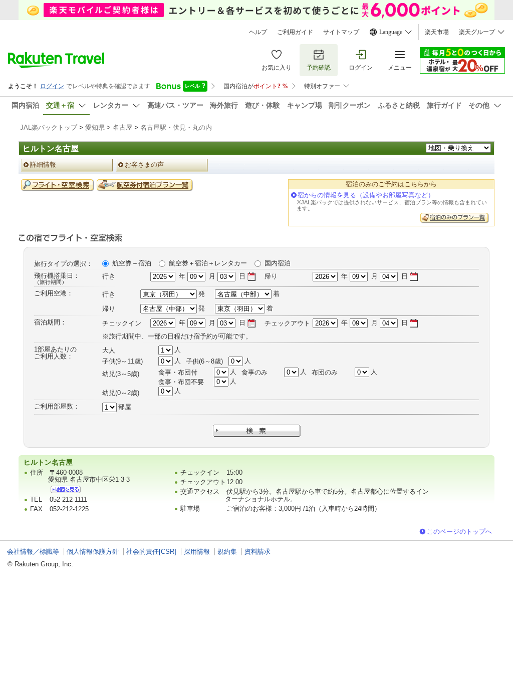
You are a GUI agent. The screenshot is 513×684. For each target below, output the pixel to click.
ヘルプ (258, 32)
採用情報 (197, 551)
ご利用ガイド (295, 32)
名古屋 (122, 127)
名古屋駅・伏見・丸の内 (176, 127)
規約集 (227, 551)
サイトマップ (341, 32)
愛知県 (95, 127)
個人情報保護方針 (93, 551)
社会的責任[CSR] (151, 551)
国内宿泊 (278, 263)
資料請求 (257, 551)
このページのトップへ (459, 531)
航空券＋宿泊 (131, 263)
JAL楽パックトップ (48, 127)
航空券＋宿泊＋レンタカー (208, 263)
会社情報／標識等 (33, 551)
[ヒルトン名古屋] (66, 489)
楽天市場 (437, 32)
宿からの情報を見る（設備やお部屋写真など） (366, 195)
